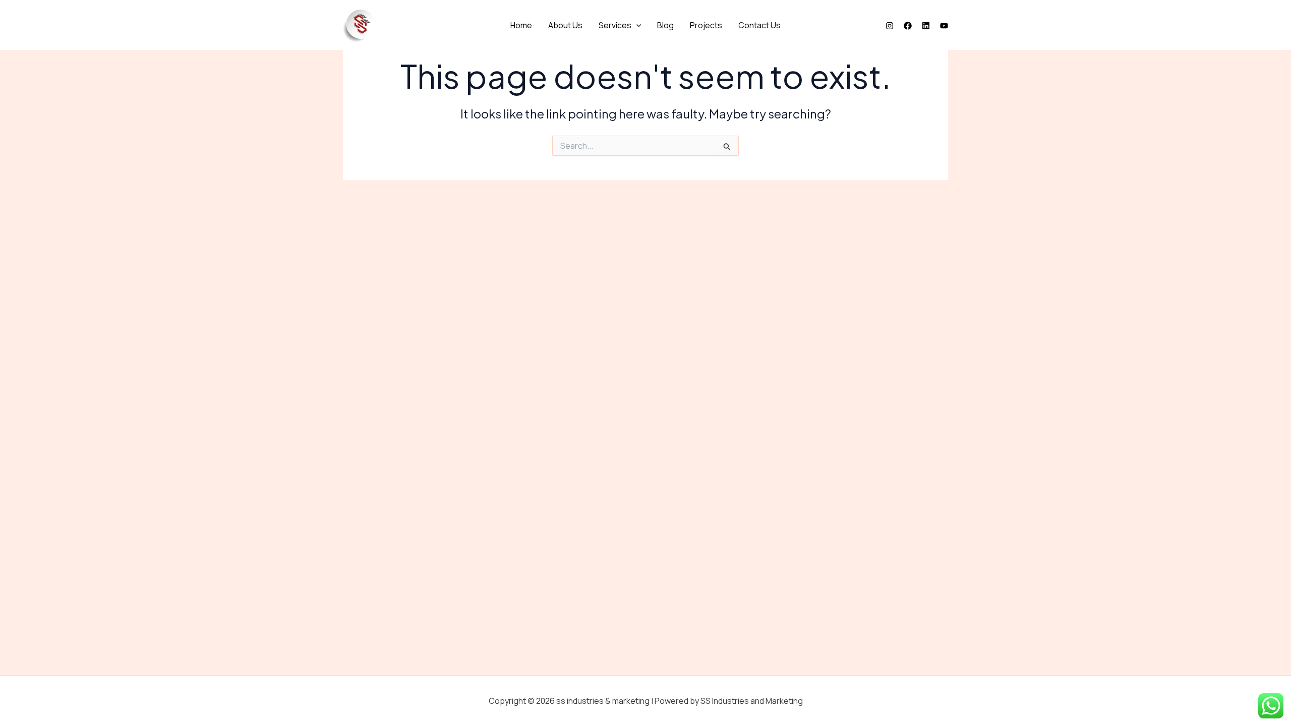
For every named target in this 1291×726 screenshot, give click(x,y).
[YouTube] (944, 26)
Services (615, 25)
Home (521, 25)
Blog (665, 25)
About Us (565, 25)
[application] (636, 25)
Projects (706, 25)
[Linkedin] (926, 26)
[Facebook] (908, 26)
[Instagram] (890, 26)
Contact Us (759, 25)
